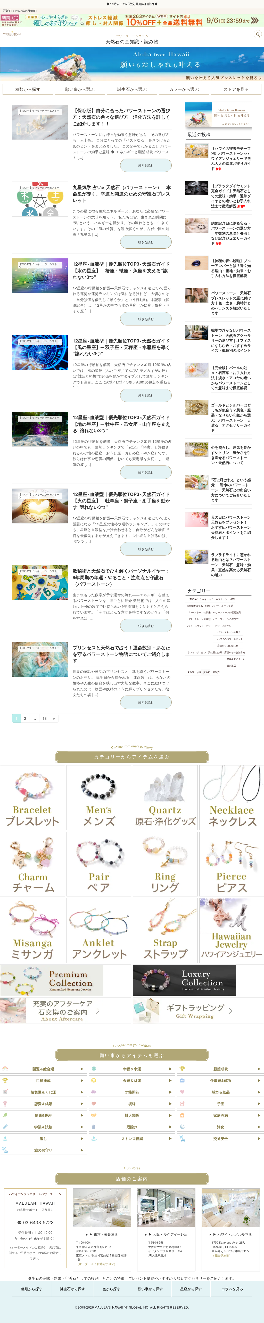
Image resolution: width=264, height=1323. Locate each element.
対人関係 (132, 1115)
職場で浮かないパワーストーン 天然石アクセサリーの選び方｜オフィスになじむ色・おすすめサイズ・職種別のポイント (231, 340)
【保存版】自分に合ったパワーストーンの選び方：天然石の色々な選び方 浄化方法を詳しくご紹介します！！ (121, 117)
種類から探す (32, 1288)
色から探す (111, 1288)
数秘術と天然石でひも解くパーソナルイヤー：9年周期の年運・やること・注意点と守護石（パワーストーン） (121, 577)
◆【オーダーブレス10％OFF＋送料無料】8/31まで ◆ (132, 4)
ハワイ (209, 625)
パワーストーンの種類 (199, 618)
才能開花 (132, 1092)
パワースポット (195, 625)
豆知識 (216, 672)
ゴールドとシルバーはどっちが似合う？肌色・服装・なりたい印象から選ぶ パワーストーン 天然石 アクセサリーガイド (231, 417)
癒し (43, 1138)
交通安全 (220, 1138)
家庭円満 (220, 1115)
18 (44, 719)
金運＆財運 (132, 1080)
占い (203, 652)
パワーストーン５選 (222, 605)
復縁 (132, 1103)
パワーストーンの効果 (199, 612)
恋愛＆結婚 (43, 1103)
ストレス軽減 (132, 1138)
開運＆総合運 (43, 1068)
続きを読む (146, 165)
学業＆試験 (43, 1126)
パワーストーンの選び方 (225, 618)
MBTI (232, 599)
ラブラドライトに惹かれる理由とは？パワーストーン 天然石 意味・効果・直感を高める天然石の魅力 (231, 564)
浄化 (220, 1126)
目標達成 (43, 1080)
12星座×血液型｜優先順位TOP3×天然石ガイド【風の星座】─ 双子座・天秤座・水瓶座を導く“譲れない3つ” (121, 347)
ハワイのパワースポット (230, 638)
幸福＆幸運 (132, 1068)
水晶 (198, 672)
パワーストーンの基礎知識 (227, 612)
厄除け (132, 1126)
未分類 (190, 672)
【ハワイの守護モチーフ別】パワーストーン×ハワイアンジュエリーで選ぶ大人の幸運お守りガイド (231, 158)
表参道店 (231, 665)
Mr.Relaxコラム (195, 605)
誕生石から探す (72, 1288)
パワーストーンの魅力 (229, 632)
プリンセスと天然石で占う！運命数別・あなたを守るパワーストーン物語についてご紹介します (121, 654)
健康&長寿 (43, 1115)
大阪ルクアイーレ (236, 658)
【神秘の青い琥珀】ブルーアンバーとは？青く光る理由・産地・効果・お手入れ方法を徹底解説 (231, 268)
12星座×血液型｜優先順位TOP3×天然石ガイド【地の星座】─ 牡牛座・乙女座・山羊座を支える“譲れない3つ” (121, 424)
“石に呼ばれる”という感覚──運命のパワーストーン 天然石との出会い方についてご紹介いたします (231, 489)
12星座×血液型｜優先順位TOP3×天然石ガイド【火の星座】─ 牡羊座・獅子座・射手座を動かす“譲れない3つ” (121, 500)
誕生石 (206, 672)
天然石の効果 (215, 652)
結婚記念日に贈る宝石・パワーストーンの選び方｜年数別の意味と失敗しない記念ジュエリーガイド (231, 233)
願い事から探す (150, 1288)
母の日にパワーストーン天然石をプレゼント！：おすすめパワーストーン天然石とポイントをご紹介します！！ (231, 527)
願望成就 (220, 1068)
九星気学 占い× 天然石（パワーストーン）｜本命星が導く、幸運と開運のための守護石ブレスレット (122, 193)
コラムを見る (232, 1288)
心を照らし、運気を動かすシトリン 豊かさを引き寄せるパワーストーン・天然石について (231, 455)
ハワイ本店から (223, 625)
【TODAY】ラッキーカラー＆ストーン (207, 599)
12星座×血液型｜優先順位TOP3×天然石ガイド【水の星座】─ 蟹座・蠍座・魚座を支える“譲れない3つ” (121, 270)
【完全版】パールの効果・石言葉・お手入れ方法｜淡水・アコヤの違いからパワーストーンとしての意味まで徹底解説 (231, 377)
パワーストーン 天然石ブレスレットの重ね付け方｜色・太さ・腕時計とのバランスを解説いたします (231, 302)
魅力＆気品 (221, 1092)
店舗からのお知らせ (227, 645)
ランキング (193, 652)
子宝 (220, 1103)
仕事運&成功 (220, 1080)
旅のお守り (43, 1150)
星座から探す (191, 1288)
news (207, 605)
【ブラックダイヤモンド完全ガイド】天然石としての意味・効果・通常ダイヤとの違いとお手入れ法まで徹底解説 (231, 195)
